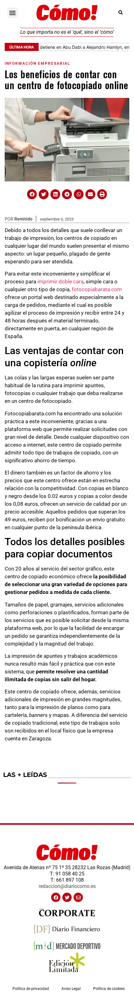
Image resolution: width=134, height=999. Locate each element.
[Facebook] (55, 897)
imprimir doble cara (60, 281)
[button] (12, 13)
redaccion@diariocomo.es (67, 886)
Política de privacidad (30, 988)
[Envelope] (78, 897)
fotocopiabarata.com (97, 289)
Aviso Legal (71, 988)
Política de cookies (109, 988)
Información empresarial (37, 63)
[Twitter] (67, 897)
